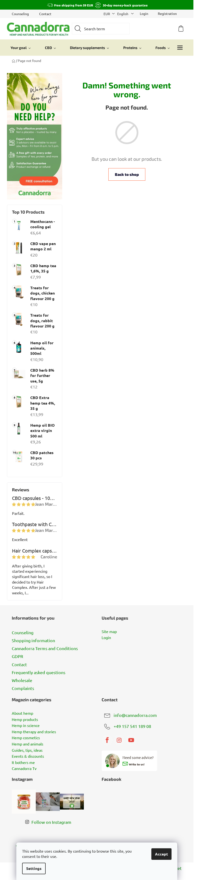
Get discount (132, 465)
